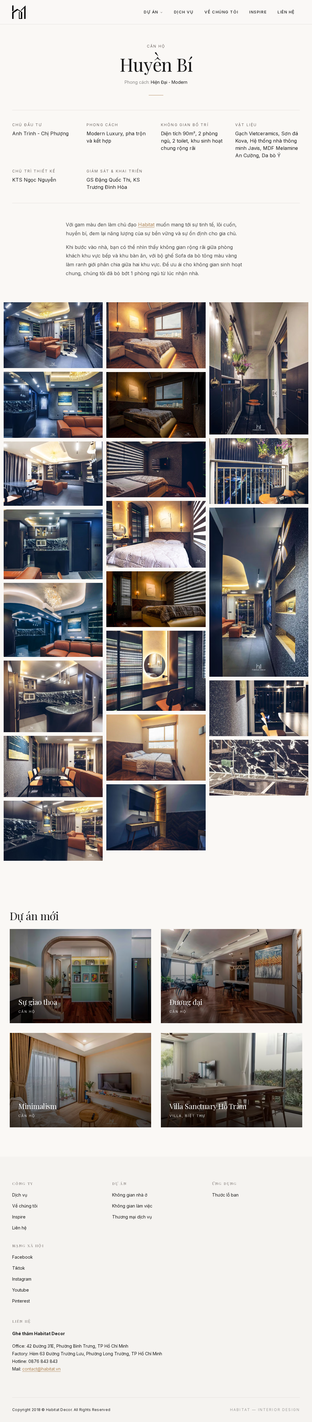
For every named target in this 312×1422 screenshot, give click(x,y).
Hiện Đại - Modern (169, 82)
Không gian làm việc (132, 1205)
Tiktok (18, 1268)
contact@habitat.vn (41, 1368)
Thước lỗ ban (225, 1194)
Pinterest (21, 1300)
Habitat (146, 225)
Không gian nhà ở (129, 1194)
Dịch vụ (184, 11)
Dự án (151, 11)
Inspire (258, 11)
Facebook (22, 1257)
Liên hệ (286, 11)
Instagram (21, 1279)
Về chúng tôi (221, 11)
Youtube (20, 1290)
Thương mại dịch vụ (132, 1216)
